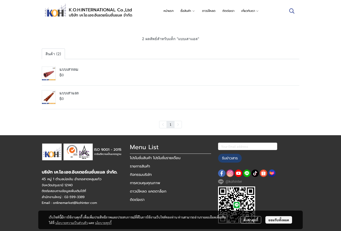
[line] (247, 173)
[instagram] (230, 173)
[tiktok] (255, 173)
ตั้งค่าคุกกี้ (251, 220)
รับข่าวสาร (230, 158)
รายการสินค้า (140, 166)
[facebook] (221, 173)
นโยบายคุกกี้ (103, 223)
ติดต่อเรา (137, 199)
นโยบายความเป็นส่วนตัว (71, 223)
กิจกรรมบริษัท (141, 174)
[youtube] (238, 173)
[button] (292, 11)
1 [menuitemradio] (170, 124)
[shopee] (263, 173)
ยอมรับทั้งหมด (278, 220)
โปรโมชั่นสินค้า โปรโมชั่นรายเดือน (155, 158)
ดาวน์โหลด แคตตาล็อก (148, 191)
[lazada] (272, 173)
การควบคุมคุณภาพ (145, 183)
